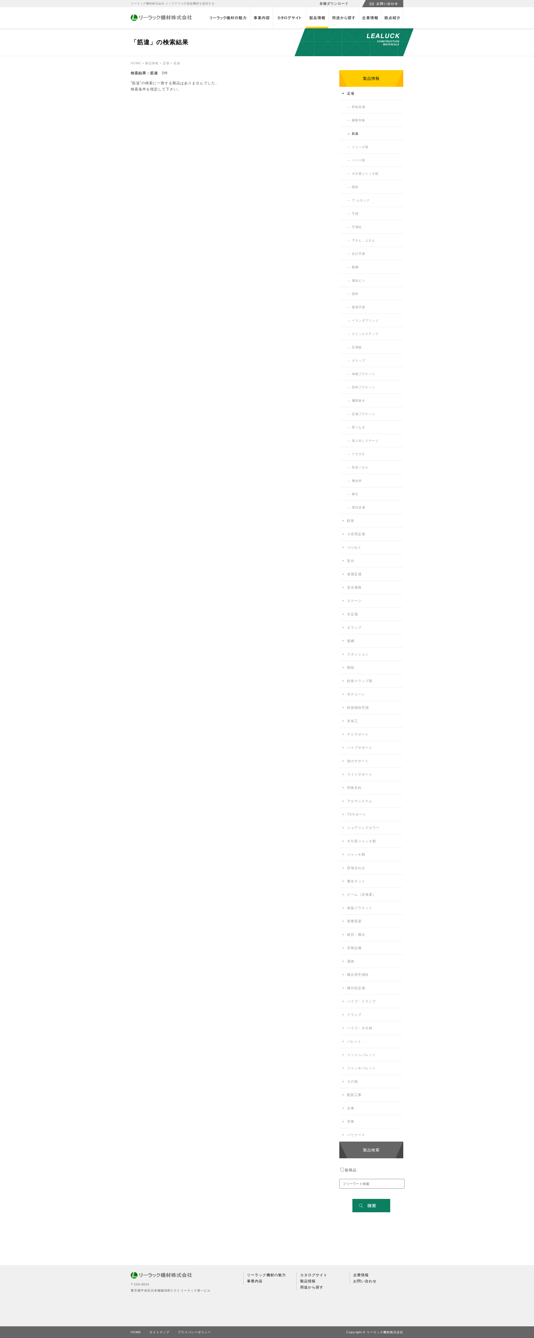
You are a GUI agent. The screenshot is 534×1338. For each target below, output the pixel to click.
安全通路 (354, 587)
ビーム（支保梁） (361, 895)
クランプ (354, 1015)
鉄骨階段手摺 (358, 708)
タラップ (358, 360)
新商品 (351, 1170)
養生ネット (356, 881)
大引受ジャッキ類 (365, 173)
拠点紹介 (392, 18)
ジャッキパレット (361, 1068)
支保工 (352, 721)
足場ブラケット (363, 414)
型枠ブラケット (363, 387)
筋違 (355, 133)
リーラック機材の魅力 (228, 18)
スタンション (358, 654)
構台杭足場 (356, 988)
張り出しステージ (365, 440)
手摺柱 (357, 227)
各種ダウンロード (334, 4)
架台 (350, 561)
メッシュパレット (361, 1055)
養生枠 (357, 480)
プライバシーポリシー (194, 1332)
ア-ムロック (361, 200)
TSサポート (356, 814)
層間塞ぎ (358, 400)
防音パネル (360, 467)
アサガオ (358, 454)
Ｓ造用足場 (356, 534)
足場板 (357, 347)
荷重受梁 (354, 921)
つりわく (354, 547)
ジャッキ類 (360, 147)
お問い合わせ (365, 1281)
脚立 (355, 494)
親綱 (355, 267)
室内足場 (358, 507)
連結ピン (358, 280)
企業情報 (370, 18)
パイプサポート (359, 748)
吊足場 (352, 614)
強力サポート (358, 761)
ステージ (354, 601)
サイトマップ (159, 1332)
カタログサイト (289, 18)
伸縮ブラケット (363, 374)
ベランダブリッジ (365, 320)
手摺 (355, 213)
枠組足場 (358, 106)
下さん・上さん (363, 240)
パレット (354, 1041)
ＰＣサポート (358, 734)
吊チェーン (356, 694)
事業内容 (261, 18)
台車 (350, 1108)
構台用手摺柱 (358, 975)
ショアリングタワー (363, 828)
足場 (166, 63)
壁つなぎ (358, 427)
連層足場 (354, 574)
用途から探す (343, 18)
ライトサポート (359, 774)
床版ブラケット (359, 908)
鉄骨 (350, 521)
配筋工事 (354, 1095)
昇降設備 (354, 948)
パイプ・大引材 (359, 1028)
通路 (350, 961)
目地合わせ (356, 868)
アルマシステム (359, 801)
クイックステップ (365, 333)
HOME (136, 63)
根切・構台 (356, 935)
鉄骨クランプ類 (359, 681)
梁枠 (355, 293)
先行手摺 (358, 253)
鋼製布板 (358, 120)
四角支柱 (354, 788)
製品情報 (317, 18)
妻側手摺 (358, 307)
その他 (352, 1081)
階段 (355, 187)
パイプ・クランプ (361, 1001)
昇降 (350, 1122)
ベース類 (358, 160)
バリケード (356, 1135)
